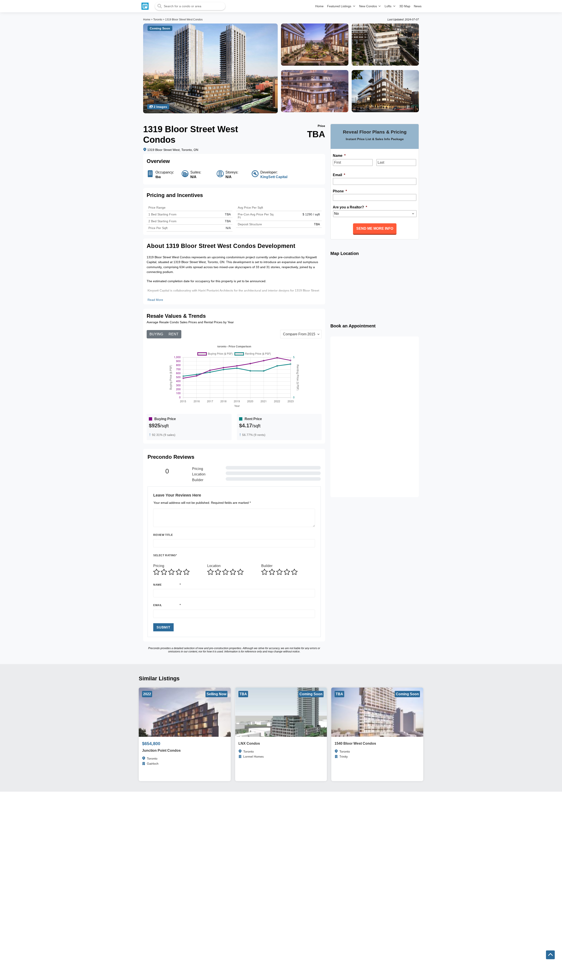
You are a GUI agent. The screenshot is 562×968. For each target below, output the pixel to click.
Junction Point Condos (161, 750)
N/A (228, 227)
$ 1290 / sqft (311, 214)
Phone (340, 191)
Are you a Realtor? (350, 207)
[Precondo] (145, 6)
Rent (173, 334)
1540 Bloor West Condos (355, 743)
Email (157, 605)
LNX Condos (249, 743)
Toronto (157, 19)
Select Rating (165, 555)
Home (146, 19)
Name (157, 584)
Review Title (163, 534)
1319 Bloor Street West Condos (184, 19)
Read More (155, 300)
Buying (156, 334)
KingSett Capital (273, 177)
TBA (228, 221)
